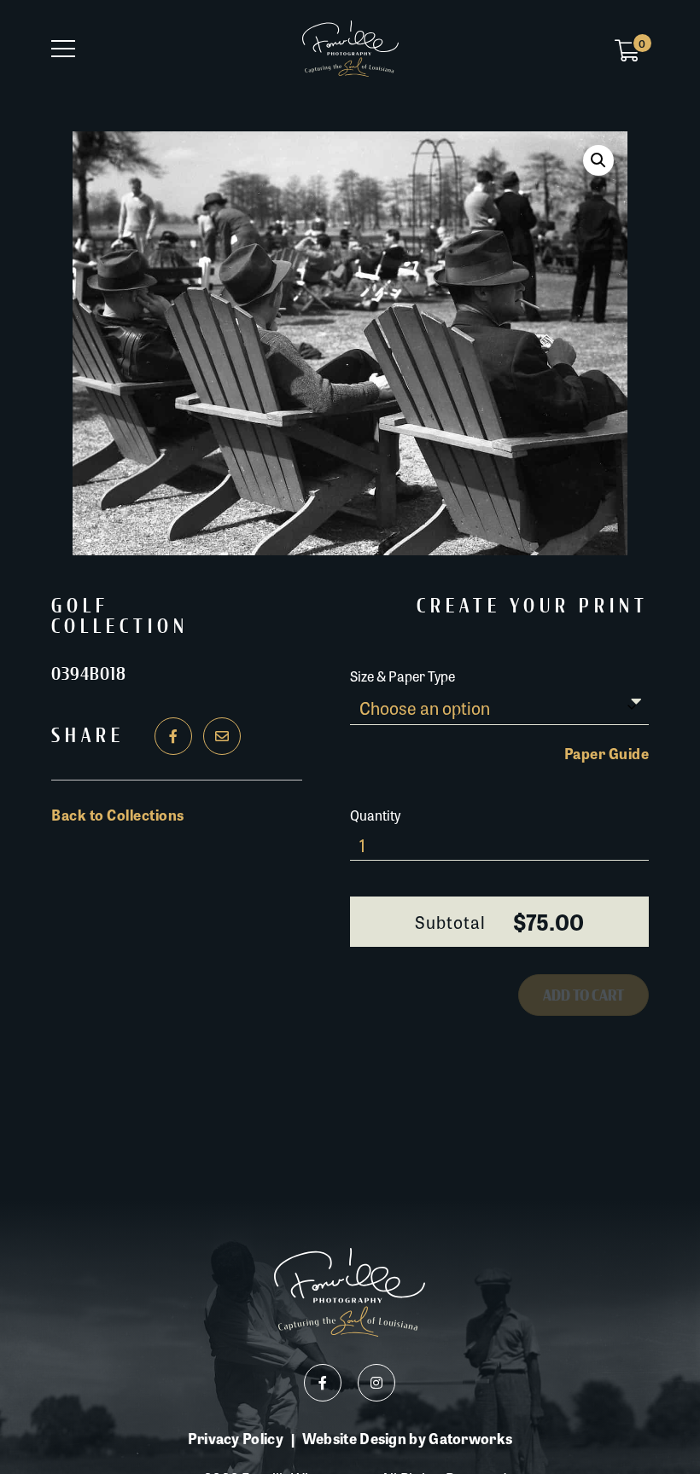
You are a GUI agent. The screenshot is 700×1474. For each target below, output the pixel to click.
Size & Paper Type (402, 676)
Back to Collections (117, 814)
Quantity (375, 815)
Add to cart (583, 995)
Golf (80, 606)
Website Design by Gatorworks (407, 1438)
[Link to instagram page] (376, 1382)
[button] (598, 160)
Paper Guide (607, 753)
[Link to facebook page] (322, 1382)
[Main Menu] (63, 48)
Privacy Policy (235, 1438)
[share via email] (222, 736)
